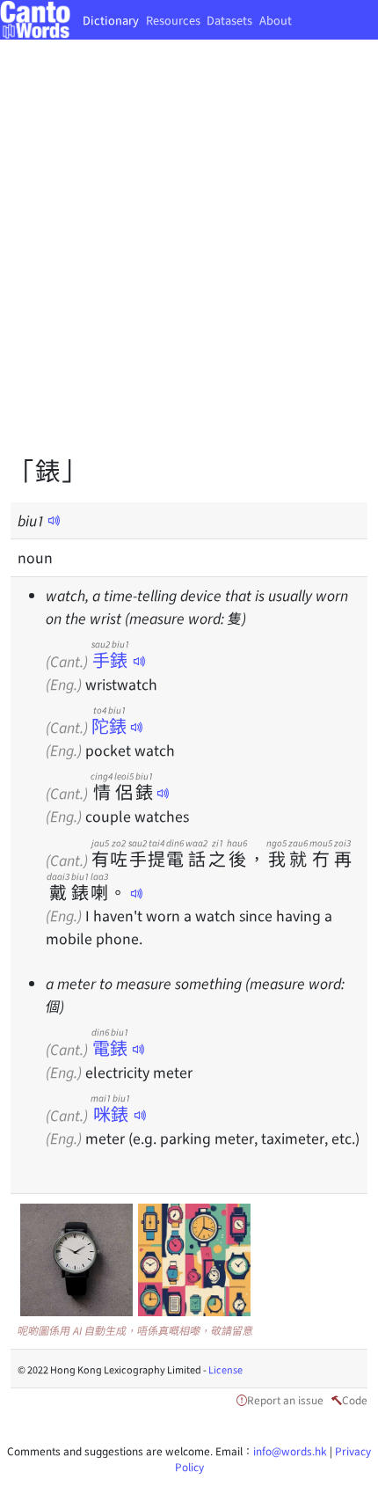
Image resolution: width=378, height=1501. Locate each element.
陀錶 (109, 725)
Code (354, 1399)
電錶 (110, 1047)
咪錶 (110, 1113)
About (275, 19)
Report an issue (285, 1399)
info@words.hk (290, 1450)
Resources (173, 19)
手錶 (110, 659)
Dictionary (111, 19)
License (225, 1369)
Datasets (229, 19)
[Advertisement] (189, 259)
